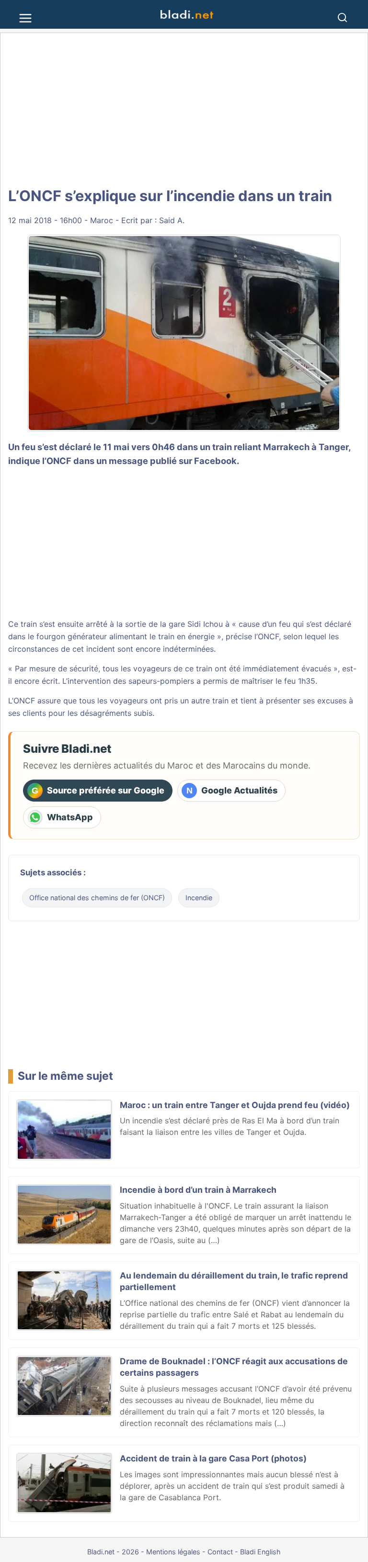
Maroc (101, 220)
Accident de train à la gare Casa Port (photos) (213, 1458)
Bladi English (260, 1552)
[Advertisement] (184, 110)
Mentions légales (173, 1552)
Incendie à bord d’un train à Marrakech (198, 1190)
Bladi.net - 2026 (113, 1552)
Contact (220, 1552)
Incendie (198, 898)
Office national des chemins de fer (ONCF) (97, 898)
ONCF (268, 636)
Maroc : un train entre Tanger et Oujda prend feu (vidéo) (235, 1105)
